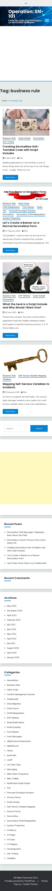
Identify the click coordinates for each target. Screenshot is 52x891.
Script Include (24, 138)
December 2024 (14, 610)
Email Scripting (14, 727)
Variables (7, 379)
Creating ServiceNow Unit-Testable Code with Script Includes (21, 150)
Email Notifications (15, 722)
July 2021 (11, 643)
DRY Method (24, 296)
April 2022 (11, 638)
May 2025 (11, 606)
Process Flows (14, 797)
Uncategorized (14, 849)
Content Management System (21, 694)
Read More (10, 177)
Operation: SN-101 (26, 13)
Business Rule (9, 138)
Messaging (12, 769)
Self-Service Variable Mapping (32, 375)
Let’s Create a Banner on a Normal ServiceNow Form (21, 224)
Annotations (12, 680)
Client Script (23, 203)
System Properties (11, 218)
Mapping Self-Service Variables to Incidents (26, 385)
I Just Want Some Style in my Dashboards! (26, 563)
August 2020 (13, 648)
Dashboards (12, 699)
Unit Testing (8, 141)
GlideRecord (12, 746)
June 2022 (11, 629)
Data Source (13, 708)
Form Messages (14, 736)
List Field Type (14, 764)
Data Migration (14, 703)
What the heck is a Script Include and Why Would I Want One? (25, 305)
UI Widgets (12, 844)
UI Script (11, 839)
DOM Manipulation (11, 207)
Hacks (40, 207)
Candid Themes (30, 884)
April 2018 (11, 652)
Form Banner (28, 207)
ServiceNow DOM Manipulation (30, 214)
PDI (4, 210)
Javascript (11, 755)
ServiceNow (38, 138)
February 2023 (14, 620)
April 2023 (11, 615)
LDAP (10, 760)
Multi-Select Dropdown (18, 774)
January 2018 (13, 657)
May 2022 (11, 634)
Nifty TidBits (13, 778)
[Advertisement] (26, 53)
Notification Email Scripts (18, 783)
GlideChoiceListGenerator (19, 741)
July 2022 (11, 624)
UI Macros (11, 830)
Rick (21, 158)
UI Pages (11, 835)
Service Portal (13, 811)
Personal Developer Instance (22, 210)
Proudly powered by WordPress (20, 880)
